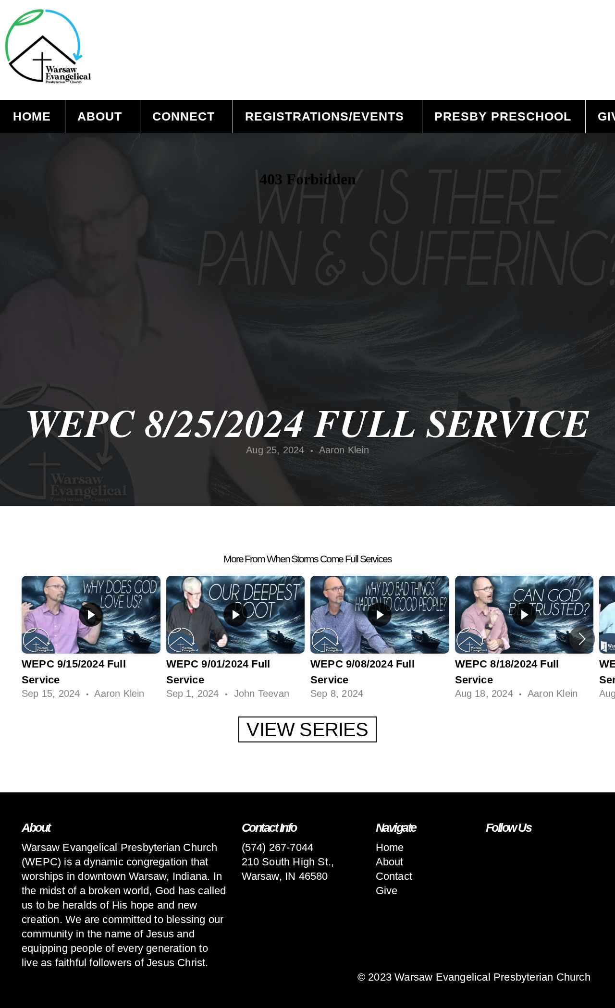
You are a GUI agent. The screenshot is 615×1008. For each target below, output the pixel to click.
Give (387, 891)
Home (32, 116)
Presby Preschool (502, 116)
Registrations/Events (326, 116)
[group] (91, 639)
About (101, 116)
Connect (185, 116)
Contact (394, 876)
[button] (582, 638)
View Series (307, 729)
